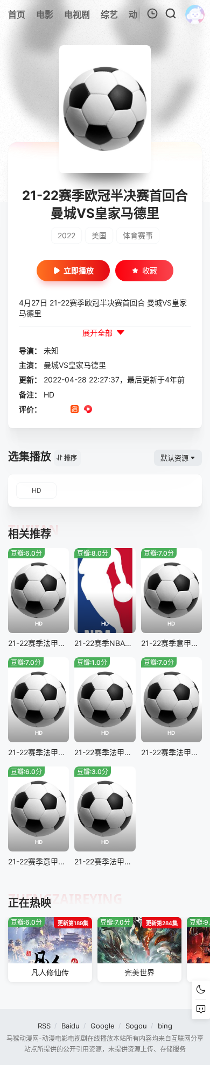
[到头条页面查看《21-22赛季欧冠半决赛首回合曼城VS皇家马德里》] (115, 409)
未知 (51, 350)
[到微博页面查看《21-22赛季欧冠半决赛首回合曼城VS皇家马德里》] (101, 409)
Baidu (70, 1025)
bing (165, 1025)
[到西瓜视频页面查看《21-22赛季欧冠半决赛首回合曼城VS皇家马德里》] (88, 409)
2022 (66, 235)
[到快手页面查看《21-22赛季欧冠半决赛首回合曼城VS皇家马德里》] (75, 409)
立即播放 (79, 270)
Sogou (136, 1025)
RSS (44, 1025)
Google (102, 1025)
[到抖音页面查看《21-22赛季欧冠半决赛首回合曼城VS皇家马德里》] (61, 409)
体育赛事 (138, 235)
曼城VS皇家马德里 (75, 365)
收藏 (149, 270)
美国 (99, 235)
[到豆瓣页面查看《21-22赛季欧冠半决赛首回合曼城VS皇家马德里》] (48, 409)
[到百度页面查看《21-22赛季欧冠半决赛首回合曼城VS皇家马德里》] (128, 409)
